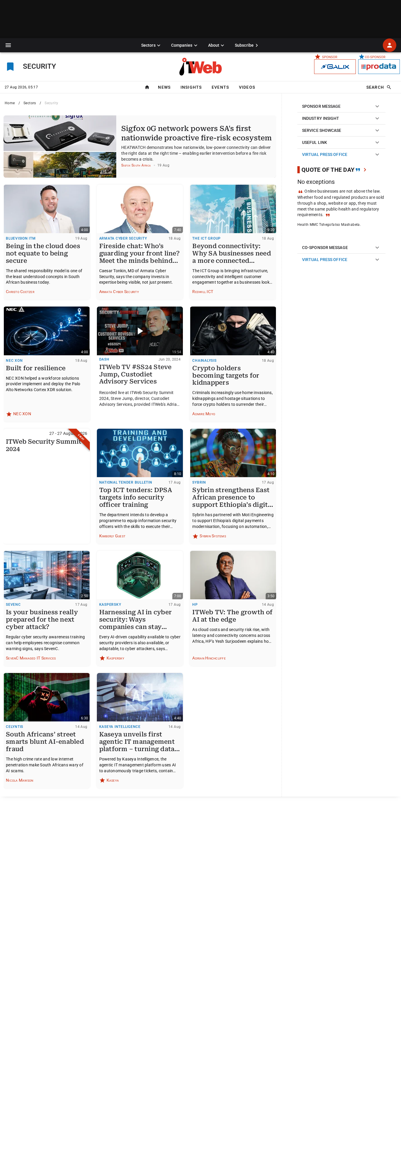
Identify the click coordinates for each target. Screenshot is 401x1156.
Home (10, 103)
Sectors (29, 103)
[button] (8, 45)
